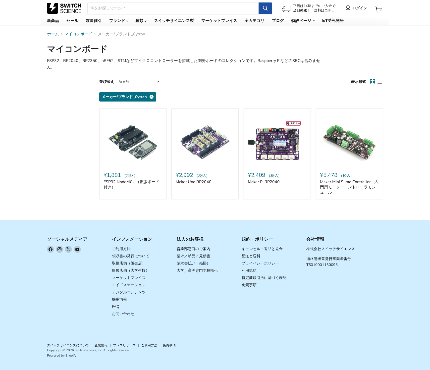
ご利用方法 (121, 248)
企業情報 (101, 345)
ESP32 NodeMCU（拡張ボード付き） (132, 184)
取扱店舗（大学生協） (130, 270)
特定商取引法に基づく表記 (264, 277)
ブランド (117, 20)
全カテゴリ (255, 20)
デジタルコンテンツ (129, 292)
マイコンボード (78, 34)
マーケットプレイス (219, 20)
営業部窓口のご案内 (193, 248)
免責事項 (249, 284)
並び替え (106, 82)
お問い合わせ (123, 313)
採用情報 (119, 299)
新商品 (53, 20)
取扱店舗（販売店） (129, 263)
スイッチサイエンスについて (68, 345)
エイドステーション (129, 284)
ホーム (53, 34)
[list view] (379, 81)
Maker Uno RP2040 (194, 182)
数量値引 (94, 20)
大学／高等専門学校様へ (197, 270)
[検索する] (265, 8)
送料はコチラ (324, 10)
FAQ (115, 306)
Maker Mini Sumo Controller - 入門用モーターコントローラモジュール (349, 187)
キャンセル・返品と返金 (262, 248)
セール (72, 20)
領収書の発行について (130, 256)
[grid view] (372, 81)
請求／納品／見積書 (193, 256)
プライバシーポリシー (260, 263)
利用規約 (249, 270)
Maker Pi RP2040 (264, 182)
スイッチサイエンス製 (174, 20)
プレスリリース (124, 345)
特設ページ (301, 20)
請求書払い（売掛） (193, 263)
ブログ (278, 20)
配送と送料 (251, 256)
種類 (140, 20)
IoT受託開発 (333, 20)
